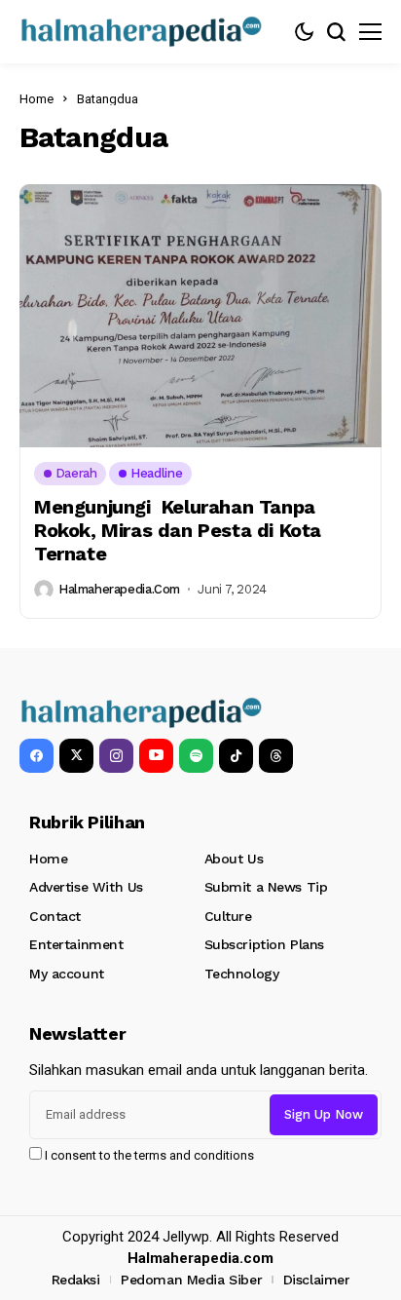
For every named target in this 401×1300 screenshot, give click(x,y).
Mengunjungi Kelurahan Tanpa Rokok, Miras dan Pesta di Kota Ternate (177, 530)
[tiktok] (236, 756)
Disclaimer (316, 1279)
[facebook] (36, 756)
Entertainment (76, 944)
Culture (228, 916)
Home (36, 99)
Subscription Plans (264, 944)
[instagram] (116, 756)
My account (66, 973)
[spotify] (196, 756)
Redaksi (76, 1279)
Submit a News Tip (266, 887)
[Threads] (276, 756)
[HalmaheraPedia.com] (141, 32)
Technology (241, 973)
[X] (76, 756)
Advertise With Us (86, 887)
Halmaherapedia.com (119, 589)
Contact (55, 916)
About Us (234, 858)
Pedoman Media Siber (191, 1279)
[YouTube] (156, 756)
